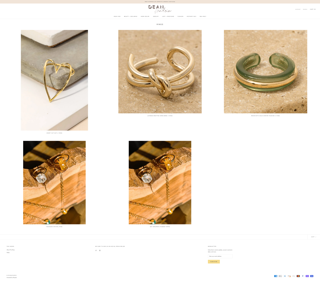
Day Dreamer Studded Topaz (160, 226)
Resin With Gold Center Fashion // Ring (265, 115)
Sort (313, 236)
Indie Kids (117, 16)
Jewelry (156, 16)
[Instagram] (99, 250)
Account (298, 9)
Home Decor (145, 16)
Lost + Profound (168, 16)
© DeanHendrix (12, 275)
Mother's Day (191, 16)
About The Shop (11, 250)
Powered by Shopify (12, 277)
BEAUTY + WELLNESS (130, 16)
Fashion (180, 16)
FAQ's (8, 252)
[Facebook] (96, 250)
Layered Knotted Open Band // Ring (160, 115)
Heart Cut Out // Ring (54, 133)
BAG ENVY (203, 16)
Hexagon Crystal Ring (54, 226)
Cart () (313, 9)
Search (305, 9)
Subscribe (213, 261)
